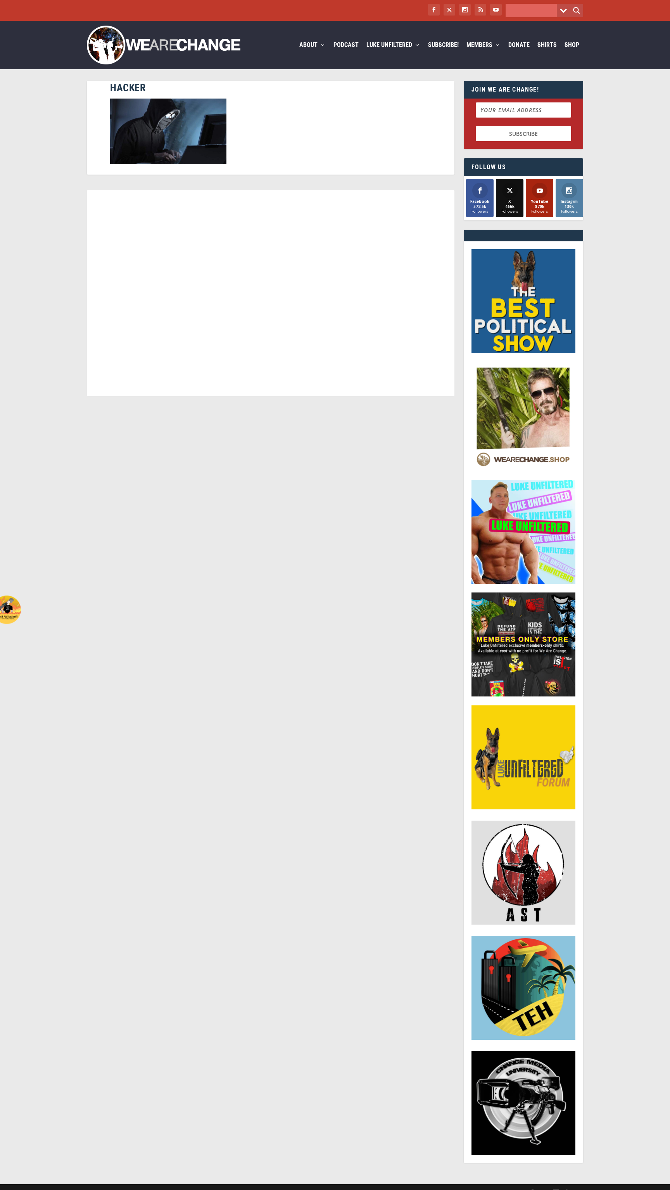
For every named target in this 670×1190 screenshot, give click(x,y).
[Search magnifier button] (576, 10)
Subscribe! (443, 45)
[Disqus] (270, 296)
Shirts (547, 45)
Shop (572, 45)
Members (479, 45)
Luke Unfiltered (389, 45)
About (308, 45)
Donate (519, 45)
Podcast (346, 45)
